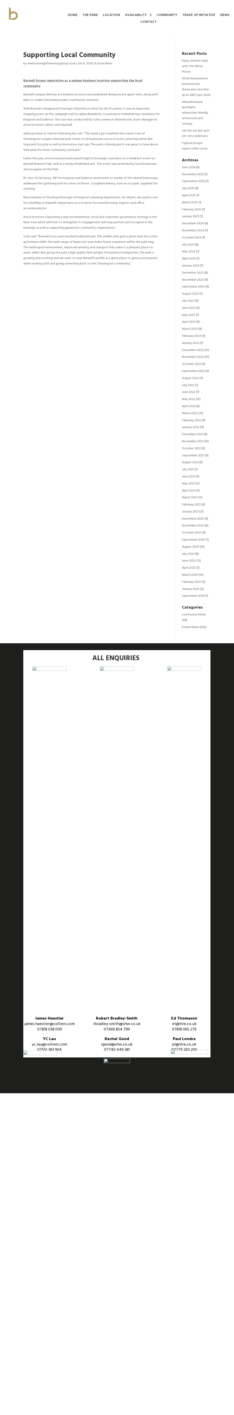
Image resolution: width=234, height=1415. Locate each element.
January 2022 (190, 427)
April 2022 (188, 406)
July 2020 (188, 554)
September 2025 (193, 181)
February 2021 (191, 504)
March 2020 (190, 575)
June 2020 (189, 560)
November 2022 (193, 357)
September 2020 (193, 539)
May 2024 (188, 251)
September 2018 (193, 596)
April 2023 (188, 321)
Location (111, 15)
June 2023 (188, 308)
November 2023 (193, 279)
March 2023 (190, 329)
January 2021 (190, 511)
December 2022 (193, 350)
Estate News (103, 63)
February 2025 (191, 209)
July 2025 (188, 188)
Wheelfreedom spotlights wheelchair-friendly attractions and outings (195, 112)
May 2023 (188, 315)
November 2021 (192, 441)
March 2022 (190, 413)
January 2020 (190, 589)
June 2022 (188, 392)
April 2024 (189, 258)
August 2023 (190, 293)
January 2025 (190, 216)
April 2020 (189, 567)
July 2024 (188, 244)
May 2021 (188, 483)
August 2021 (190, 462)
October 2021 (191, 448)
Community (167, 15)
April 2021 (188, 490)
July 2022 (188, 385)
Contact (149, 22)
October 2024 (191, 237)
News (224, 15)
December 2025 (193, 174)
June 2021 (188, 476)
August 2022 (190, 378)
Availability (136, 15)
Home (72, 15)
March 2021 (189, 497)
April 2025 (188, 195)
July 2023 (188, 300)
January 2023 (190, 343)
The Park (90, 15)
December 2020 (193, 518)
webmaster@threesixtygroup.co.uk (51, 63)
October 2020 (191, 532)
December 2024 (193, 223)
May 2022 (188, 399)
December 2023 (193, 272)
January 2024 (190, 265)
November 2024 (193, 230)
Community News (194, 614)
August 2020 (190, 546)
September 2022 (193, 371)
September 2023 (193, 286)
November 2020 (193, 525)
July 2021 (188, 469)
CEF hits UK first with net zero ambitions (196, 133)
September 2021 (193, 455)
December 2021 (192, 434)
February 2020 (191, 582)
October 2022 (191, 364)
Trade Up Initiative (198, 15)
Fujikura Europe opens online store (194, 146)
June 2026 (188, 167)
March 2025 (190, 202)
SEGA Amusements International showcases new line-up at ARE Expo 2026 (196, 86)
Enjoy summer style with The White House (195, 66)
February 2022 (191, 420)
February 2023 (191, 336)
